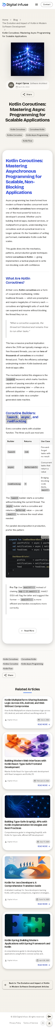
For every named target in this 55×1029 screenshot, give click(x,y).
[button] (18, 129)
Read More (29, 630)
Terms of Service (30, 1023)
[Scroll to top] (42, 1023)
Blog (15, 19)
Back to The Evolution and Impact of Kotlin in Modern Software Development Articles (29, 985)
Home (5, 19)
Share (29, 94)
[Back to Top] (49, 1023)
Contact (46, 4)
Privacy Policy (15, 1023)
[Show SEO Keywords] (49, 1016)
